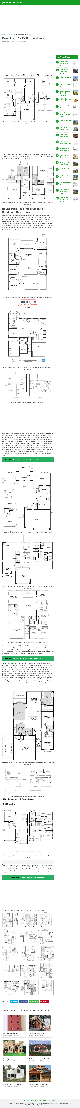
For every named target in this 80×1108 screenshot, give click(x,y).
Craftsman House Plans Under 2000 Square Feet (44, 1059)
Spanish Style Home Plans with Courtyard (66, 93)
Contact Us (33, 1100)
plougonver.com (12, 2)
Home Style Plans (65, 77)
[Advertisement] (40, 20)
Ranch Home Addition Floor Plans (64, 63)
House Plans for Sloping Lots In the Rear (65, 115)
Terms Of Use (46, 1100)
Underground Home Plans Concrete (64, 71)
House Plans (6, 41)
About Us (53, 1100)
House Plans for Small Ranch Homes (65, 191)
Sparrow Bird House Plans (11, 1033)
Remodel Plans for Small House (12, 1084)
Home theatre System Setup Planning (64, 199)
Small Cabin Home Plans (36, 1033)
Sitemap (26, 1100)
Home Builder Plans (66, 121)
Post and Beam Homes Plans (38, 1084)
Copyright (39, 1100)
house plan (12, 663)
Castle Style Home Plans (10, 1059)
